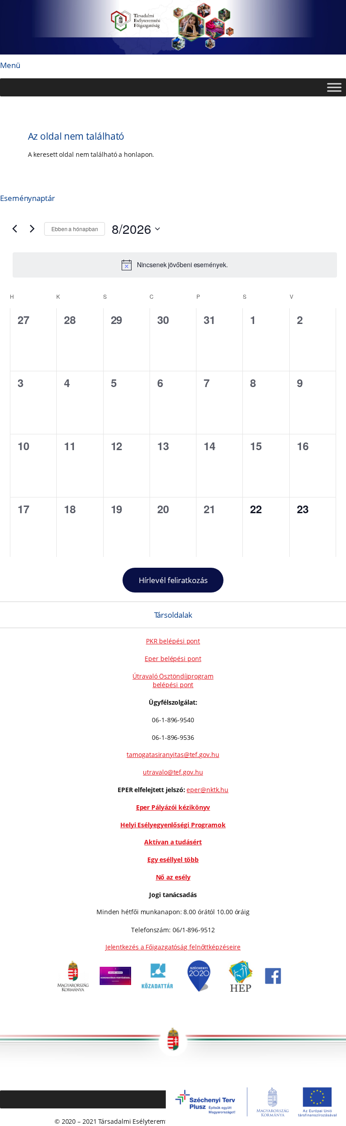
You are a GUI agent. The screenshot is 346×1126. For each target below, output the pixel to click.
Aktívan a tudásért (172, 842)
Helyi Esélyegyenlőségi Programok (173, 825)
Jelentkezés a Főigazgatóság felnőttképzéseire (173, 947)
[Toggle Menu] (334, 87)
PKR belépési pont (173, 641)
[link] (73, 989)
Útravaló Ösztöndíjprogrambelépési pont (173, 680)
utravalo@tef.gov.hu (173, 772)
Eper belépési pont (173, 658)
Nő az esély (173, 877)
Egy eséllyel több (173, 859)
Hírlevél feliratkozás (173, 580)
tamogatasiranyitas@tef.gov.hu (173, 754)
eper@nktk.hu (207, 789)
